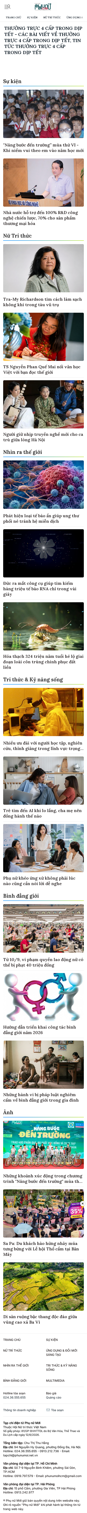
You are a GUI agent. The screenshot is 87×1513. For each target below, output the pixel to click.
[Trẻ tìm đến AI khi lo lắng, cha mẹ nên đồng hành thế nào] (43, 780)
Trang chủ (13, 17)
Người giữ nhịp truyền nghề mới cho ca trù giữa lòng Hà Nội (43, 437)
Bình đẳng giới (21, 896)
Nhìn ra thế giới (22, 452)
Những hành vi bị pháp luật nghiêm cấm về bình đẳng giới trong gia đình (41, 1097)
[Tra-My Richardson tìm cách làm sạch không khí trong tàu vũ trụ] (43, 268)
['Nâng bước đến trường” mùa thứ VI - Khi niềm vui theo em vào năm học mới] (43, 114)
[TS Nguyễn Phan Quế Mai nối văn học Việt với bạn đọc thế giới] (43, 337)
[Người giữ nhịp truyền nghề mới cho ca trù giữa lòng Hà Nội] (43, 404)
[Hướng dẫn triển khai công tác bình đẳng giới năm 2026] (43, 997)
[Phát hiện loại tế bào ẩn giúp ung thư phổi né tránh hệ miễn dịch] (43, 484)
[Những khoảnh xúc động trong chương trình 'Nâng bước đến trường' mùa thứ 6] (43, 1145)
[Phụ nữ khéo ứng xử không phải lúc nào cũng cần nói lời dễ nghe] (43, 848)
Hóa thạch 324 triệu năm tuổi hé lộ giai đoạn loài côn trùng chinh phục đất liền (43, 662)
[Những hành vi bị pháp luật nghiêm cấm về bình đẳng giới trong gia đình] (43, 1065)
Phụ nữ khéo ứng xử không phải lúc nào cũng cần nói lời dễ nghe (39, 880)
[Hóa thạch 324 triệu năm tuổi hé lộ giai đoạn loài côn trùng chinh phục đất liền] (43, 626)
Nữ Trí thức (52, 17)
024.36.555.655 (14, 1397)
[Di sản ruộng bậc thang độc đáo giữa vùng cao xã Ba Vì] (43, 1286)
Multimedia (55, 1380)
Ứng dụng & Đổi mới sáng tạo (61, 1352)
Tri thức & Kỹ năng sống (33, 679)
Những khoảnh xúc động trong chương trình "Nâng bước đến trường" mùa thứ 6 (42, 1181)
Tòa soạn (57, 1410)
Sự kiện (32, 17)
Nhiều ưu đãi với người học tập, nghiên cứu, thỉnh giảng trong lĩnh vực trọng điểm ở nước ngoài (42, 748)
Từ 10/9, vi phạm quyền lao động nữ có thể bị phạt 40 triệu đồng (43, 962)
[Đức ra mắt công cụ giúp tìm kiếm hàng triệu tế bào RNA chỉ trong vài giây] (43, 553)
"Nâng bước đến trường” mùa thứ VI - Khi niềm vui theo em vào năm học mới (43, 147)
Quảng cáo (53, 1397)
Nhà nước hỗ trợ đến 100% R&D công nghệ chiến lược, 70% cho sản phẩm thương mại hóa (40, 218)
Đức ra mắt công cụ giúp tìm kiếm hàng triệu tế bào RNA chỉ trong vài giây (39, 589)
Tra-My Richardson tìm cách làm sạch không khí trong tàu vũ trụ (42, 301)
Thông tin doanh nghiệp (19, 1410)
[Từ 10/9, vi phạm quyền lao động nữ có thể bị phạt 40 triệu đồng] (43, 928)
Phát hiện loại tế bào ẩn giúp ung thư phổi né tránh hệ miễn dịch (41, 518)
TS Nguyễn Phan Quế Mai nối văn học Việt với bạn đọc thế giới (41, 369)
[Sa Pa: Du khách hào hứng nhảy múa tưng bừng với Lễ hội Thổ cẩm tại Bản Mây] (43, 1213)
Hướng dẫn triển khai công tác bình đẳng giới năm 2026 (39, 1029)
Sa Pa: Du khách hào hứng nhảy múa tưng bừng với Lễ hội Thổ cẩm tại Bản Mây (41, 1249)
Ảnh (8, 1112)
